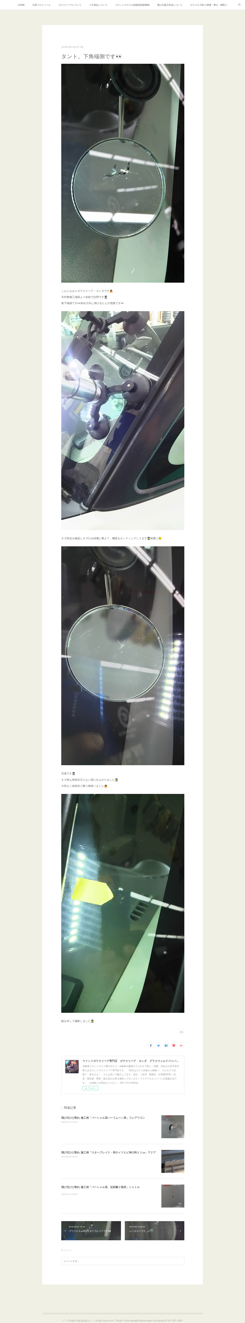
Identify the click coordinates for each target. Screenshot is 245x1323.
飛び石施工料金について (169, 4)
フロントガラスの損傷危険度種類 (132, 4)
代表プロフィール (41, 4)
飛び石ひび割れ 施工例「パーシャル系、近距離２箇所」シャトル (100, 1187)
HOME (21, 4)
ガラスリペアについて (69, 4)
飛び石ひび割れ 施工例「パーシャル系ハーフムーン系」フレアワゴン (103, 1117)
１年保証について (98, 4)
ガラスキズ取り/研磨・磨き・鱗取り (208, 4)
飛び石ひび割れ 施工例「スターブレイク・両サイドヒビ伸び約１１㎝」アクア (108, 1152)
